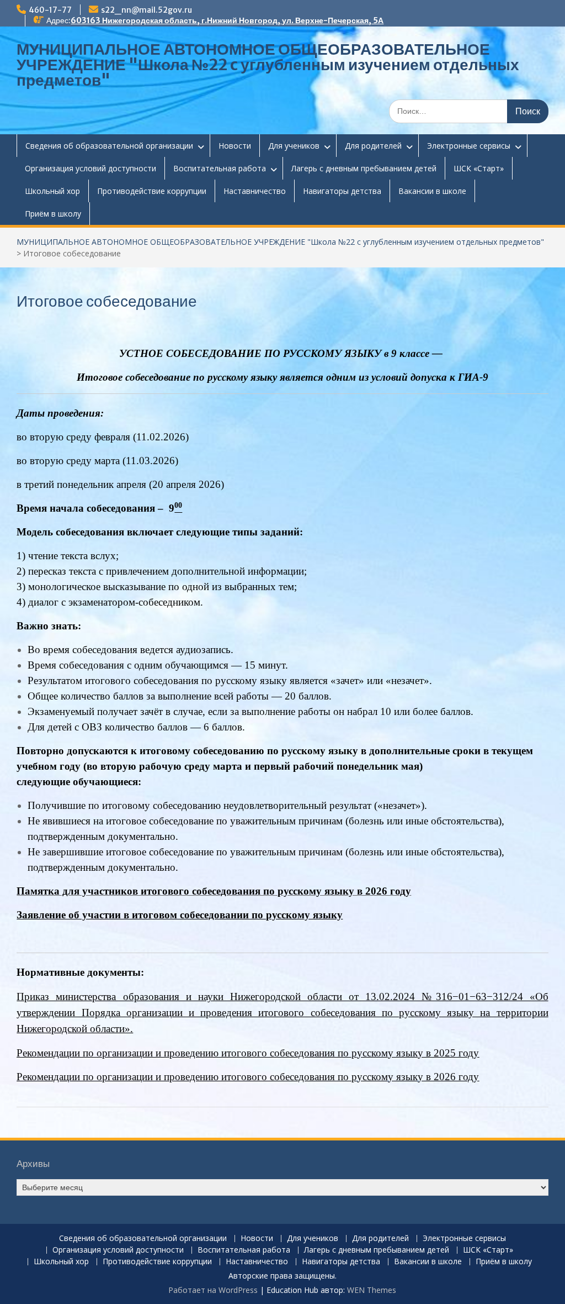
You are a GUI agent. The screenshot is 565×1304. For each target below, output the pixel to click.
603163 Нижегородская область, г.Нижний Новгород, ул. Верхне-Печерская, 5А (227, 20)
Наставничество (254, 191)
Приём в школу (53, 213)
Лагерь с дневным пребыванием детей (363, 168)
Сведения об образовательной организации (109, 145)
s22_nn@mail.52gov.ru (146, 10)
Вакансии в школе (432, 191)
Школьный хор (52, 191)
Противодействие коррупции (151, 191)
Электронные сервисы (468, 145)
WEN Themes (371, 1290)
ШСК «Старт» (479, 168)
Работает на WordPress (213, 1290)
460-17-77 (50, 10)
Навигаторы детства (342, 191)
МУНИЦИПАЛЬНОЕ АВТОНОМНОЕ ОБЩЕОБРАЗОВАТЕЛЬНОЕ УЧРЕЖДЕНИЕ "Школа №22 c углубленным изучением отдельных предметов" (268, 64)
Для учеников (293, 145)
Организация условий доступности (90, 168)
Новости (234, 145)
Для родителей (373, 145)
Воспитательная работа (219, 168)
